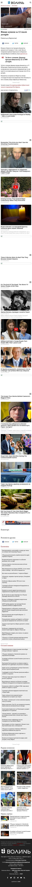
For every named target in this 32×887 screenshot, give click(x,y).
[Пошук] (30, 2)
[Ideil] (16, 881)
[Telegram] (18, 878)
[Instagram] (14, 878)
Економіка (14, 5)
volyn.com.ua (20, 843)
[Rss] (24, 878)
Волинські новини (5, 5)
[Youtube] (21, 878)
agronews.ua (23, 54)
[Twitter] (11, 878)
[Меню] (1, 2)
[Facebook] (7, 878)
